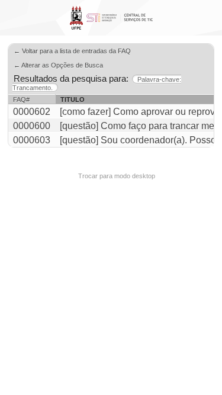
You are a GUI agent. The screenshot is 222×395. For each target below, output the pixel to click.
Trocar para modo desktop (116, 175)
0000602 (31, 112)
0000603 (31, 140)
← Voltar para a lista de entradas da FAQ (72, 50)
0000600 (31, 126)
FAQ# (21, 99)
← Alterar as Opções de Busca (58, 65)
